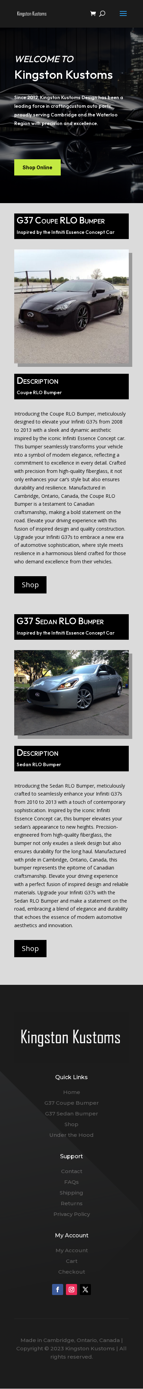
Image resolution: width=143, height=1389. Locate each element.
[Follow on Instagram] (71, 1289)
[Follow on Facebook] (57, 1289)
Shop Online (37, 167)
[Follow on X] (85, 1289)
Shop (30, 584)
